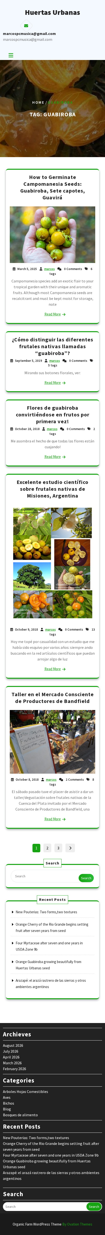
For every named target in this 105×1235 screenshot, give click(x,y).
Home (38, 102)
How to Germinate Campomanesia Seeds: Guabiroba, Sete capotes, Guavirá (52, 187)
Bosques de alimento (20, 1114)
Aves (6, 1097)
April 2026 (11, 1057)
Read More (52, 314)
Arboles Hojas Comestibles (25, 1091)
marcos (49, 269)
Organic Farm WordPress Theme (52, 1224)
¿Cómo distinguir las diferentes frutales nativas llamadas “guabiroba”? (52, 346)
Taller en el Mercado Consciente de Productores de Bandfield (52, 697)
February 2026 (14, 1068)
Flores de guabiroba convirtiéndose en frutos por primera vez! (52, 414)
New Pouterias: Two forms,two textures (46, 912)
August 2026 (13, 1045)
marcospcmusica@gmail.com (27, 39)
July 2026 (10, 1051)
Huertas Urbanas (52, 12)
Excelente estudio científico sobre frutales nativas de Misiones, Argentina (52, 489)
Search (86, 878)
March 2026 (12, 1062)
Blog (7, 1109)
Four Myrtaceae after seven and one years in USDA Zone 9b (51, 1155)
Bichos (8, 1103)
